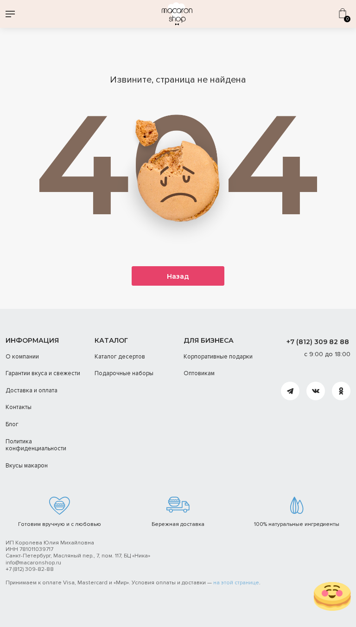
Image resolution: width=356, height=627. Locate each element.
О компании (22, 356)
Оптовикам (199, 373)
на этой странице (236, 582)
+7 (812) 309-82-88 (30, 569)
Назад (178, 276)
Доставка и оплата (31, 390)
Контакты (19, 407)
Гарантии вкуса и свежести (43, 373)
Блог (12, 424)
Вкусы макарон (27, 465)
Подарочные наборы (124, 373)
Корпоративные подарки (218, 356)
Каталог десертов (120, 356)
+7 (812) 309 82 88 (317, 342)
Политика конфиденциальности (36, 445)
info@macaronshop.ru (33, 562)
